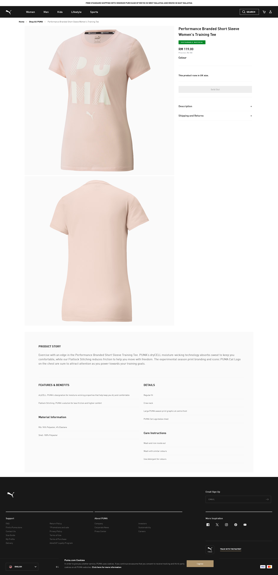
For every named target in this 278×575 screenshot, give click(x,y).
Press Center (100, 531)
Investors (142, 523)
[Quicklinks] (270, 12)
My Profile (10, 539)
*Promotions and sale (59, 527)
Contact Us (11, 531)
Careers (142, 531)
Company (99, 523)
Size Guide (10, 535)
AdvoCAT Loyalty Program (61, 543)
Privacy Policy (56, 531)
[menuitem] (30, 12)
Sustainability (144, 527)
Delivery (9, 543)
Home (21, 22)
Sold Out (215, 89)
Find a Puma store (14, 527)
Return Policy (56, 523)
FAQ (7, 523)
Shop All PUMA (36, 22)
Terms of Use (55, 535)
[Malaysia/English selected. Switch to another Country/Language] (22, 567)
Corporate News (102, 527)
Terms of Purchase (58, 539)
